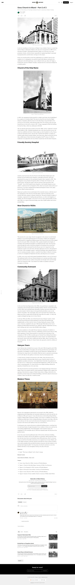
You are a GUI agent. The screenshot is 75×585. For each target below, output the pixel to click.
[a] (53, 537)
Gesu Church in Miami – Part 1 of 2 (26, 457)
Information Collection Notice (37, 489)
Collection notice (44, 577)
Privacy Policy (46, 489)
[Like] (19, 16)
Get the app (43, 579)
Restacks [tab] (24, 502)
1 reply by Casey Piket (25, 521)
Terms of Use (43, 488)
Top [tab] (18, 531)
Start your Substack (34, 579)
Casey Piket (24, 538)
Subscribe (66, 2)
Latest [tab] (22, 531)
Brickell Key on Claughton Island (26, 543)
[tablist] (22, 502)
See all (19, 560)
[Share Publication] (61, 2)
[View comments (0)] (28, 557)
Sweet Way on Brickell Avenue (25, 552)
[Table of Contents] (1, 292)
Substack (32, 582)
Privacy (36, 577)
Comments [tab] (20, 502)
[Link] (16, 68)
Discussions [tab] (26, 531)
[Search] (59, 2)
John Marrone (22, 512)
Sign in (71, 2)
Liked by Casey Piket (24, 513)
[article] (37, 537)
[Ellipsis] (57, 512)
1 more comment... (21, 526)
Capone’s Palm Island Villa (24, 535)
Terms (39, 577)
